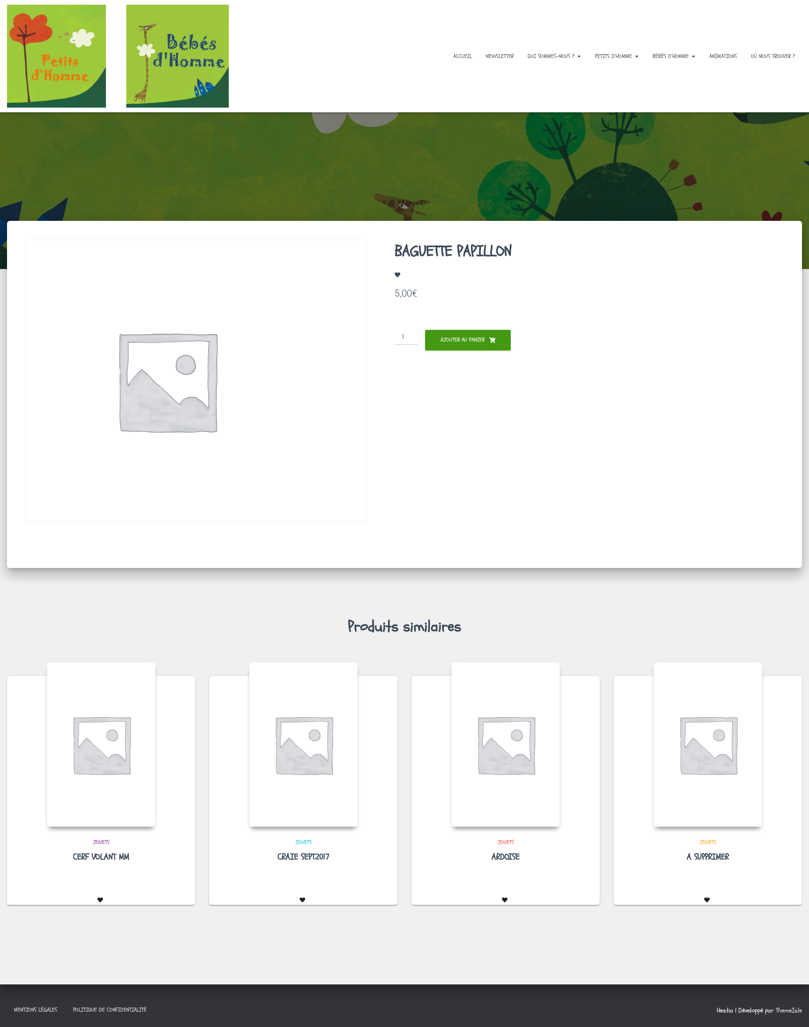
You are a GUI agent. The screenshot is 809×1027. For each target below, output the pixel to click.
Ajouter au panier (463, 339)
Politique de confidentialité (110, 1009)
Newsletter (500, 56)
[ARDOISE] (505, 744)
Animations (723, 56)
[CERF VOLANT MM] (101, 744)
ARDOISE (506, 857)
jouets (101, 842)
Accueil (462, 56)
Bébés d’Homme (672, 56)
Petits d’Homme (614, 56)
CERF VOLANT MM (101, 857)
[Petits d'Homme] (125, 56)
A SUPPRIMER (708, 857)
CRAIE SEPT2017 (304, 857)
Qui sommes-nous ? (552, 56)
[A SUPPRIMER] (708, 744)
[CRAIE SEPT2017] (303, 744)
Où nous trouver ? (773, 56)
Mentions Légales (35, 1009)
